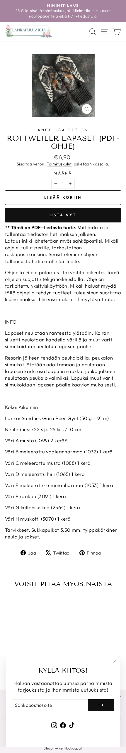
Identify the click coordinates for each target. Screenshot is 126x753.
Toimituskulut (59, 164)
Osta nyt (63, 215)
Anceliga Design (63, 129)
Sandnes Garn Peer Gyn (49, 418)
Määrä (63, 173)
